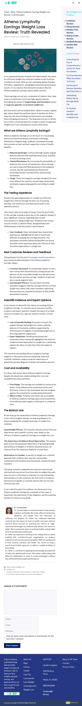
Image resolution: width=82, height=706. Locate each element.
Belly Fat (27, 659)
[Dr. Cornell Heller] (9, 511)
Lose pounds (29, 678)
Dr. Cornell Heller (20, 507)
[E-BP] (10, 3)
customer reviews (37, 257)
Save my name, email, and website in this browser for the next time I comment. (30, 637)
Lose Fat (27, 674)
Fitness (27, 667)
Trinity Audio (23, 44)
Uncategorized (30, 686)
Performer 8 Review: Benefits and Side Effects (74, 88)
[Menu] (79, 3)
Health (13, 567)
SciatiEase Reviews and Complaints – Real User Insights (26, 572)
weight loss (10, 569)
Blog (13, 12)
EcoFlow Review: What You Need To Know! (74, 78)
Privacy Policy (68, 667)
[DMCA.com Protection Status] (72, 703)
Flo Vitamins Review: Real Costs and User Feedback (24, 574)
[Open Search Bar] (73, 3)
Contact (65, 663)
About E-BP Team (69, 659)
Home (6, 12)
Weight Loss (20, 567)
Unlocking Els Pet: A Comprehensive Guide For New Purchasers (73, 65)
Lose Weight (29, 682)
